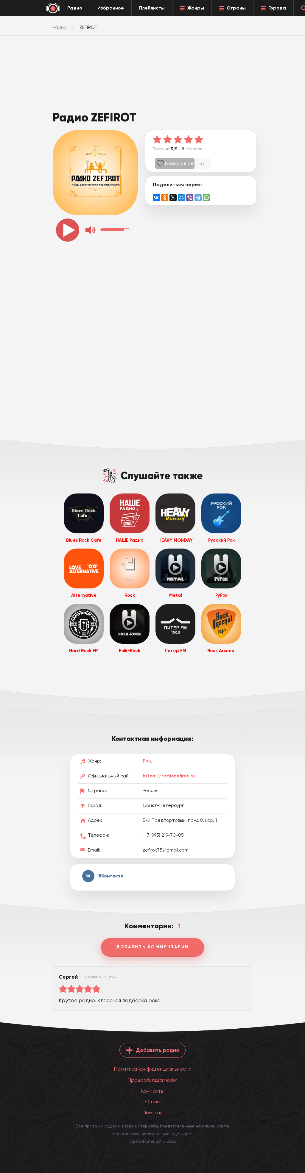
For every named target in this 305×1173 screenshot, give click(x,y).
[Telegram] (198, 197)
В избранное (179, 163)
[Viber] (189, 197)
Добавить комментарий (152, 946)
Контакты (152, 1091)
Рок (147, 761)
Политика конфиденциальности (153, 1069)
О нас (152, 1101)
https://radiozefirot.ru (169, 776)
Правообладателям (152, 1080)
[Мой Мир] (181, 197)
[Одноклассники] (164, 197)
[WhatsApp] (206, 197)
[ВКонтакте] (156, 197)
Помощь (152, 1112)
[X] (173, 197)
